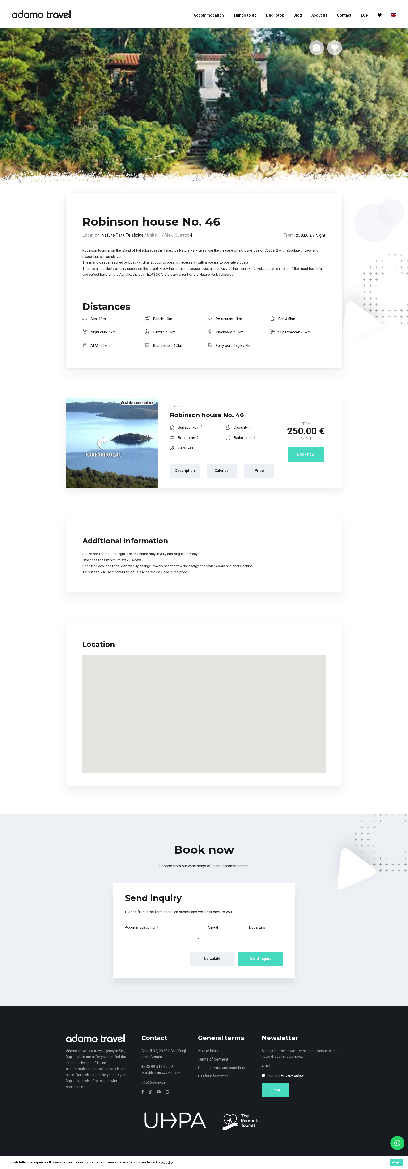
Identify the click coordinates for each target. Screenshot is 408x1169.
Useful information (213, 1076)
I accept (285, 1075)
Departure (257, 927)
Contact (344, 15)
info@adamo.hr (153, 1082)
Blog (297, 15)
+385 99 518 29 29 (157, 1066)
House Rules (208, 1050)
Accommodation (209, 15)
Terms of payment (213, 1059)
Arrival (213, 927)
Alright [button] (396, 1162)
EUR (364, 15)
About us (319, 15)
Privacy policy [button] (165, 1162)
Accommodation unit (141, 927)
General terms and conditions (222, 1067)
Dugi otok (275, 15)
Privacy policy (292, 1075)
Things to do (245, 15)
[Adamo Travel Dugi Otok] (41, 14)
